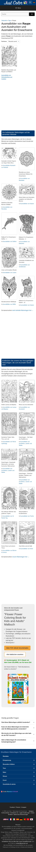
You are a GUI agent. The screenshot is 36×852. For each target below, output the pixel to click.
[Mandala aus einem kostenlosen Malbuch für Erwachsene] (27, 169)
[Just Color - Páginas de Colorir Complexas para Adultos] (24, 819)
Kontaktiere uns (14, 812)
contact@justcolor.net (22, 843)
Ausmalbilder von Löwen (9, 272)
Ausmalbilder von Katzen (27, 203)
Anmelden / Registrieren (30, 2)
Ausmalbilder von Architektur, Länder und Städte (25, 443)
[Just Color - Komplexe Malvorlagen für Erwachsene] (21, 819)
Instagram (23, 807)
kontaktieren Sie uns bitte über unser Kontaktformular (16, 841)
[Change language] (34, 2)
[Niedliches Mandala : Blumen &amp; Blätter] (9, 200)
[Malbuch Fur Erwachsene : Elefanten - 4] (27, 234)
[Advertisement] (18, 107)
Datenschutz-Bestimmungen (21, 814)
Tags (9, 20)
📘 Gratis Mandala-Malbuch (9, 791)
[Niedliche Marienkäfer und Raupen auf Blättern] (9, 66)
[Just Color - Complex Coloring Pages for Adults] (5, 819)
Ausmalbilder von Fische (27, 516)
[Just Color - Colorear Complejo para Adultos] (17, 819)
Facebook (12, 807)
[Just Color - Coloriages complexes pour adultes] (10, 819)
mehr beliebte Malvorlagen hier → (22, 310)
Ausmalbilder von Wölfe (9, 304)
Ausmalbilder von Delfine (9, 241)
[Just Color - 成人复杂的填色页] (28, 819)
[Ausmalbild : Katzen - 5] (27, 194)
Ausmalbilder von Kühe (26, 548)
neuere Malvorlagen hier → (20, 557)
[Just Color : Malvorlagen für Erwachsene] (16, 2)
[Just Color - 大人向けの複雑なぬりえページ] (31, 819)
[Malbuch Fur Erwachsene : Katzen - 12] (27, 298)
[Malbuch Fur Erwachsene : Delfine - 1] (9, 234)
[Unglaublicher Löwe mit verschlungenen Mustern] (9, 267)
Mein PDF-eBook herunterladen (17, 648)
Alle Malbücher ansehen (14, 654)
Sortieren (4, 41)
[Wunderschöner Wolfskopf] (9, 299)
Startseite (4, 20)
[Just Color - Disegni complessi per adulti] (14, 819)
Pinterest (18, 807)
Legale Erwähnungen (24, 812)
